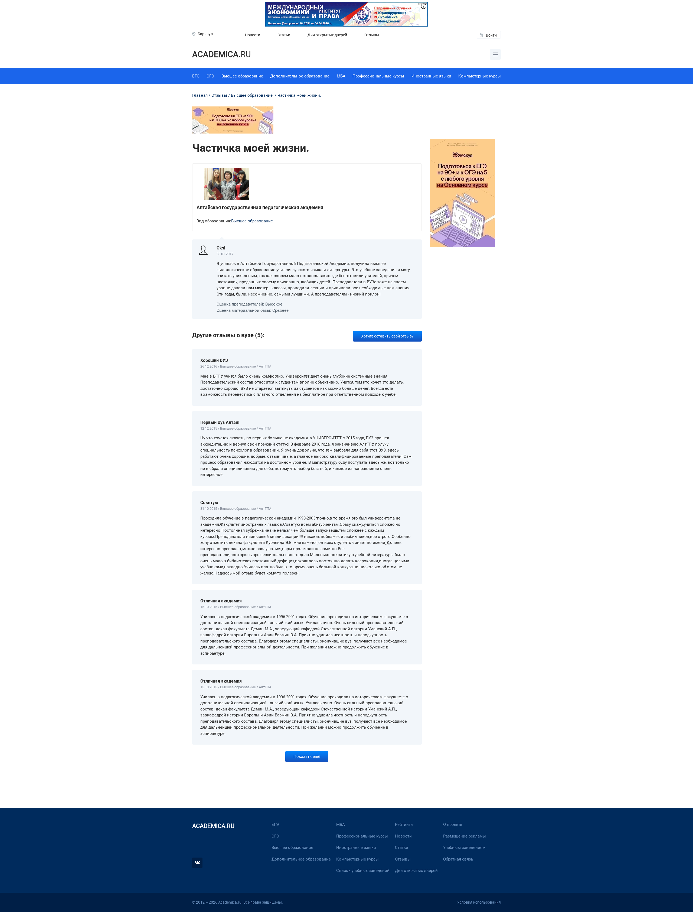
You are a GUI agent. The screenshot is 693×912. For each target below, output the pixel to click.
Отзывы (371, 35)
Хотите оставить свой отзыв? (387, 336)
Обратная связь (458, 859)
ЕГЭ (196, 76)
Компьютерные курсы (479, 76)
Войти (491, 35)
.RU (221, 54)
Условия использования (479, 902)
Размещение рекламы (464, 836)
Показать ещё (306, 756)
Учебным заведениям (464, 847)
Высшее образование (242, 76)
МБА (341, 76)
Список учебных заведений (363, 870)
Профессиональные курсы (378, 76)
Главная (200, 95)
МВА (340, 824)
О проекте (452, 824)
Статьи (283, 35)
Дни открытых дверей (327, 35)
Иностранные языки (431, 76)
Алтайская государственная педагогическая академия (260, 207)
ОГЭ (210, 76)
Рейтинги (404, 824)
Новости (252, 35)
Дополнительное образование (299, 76)
